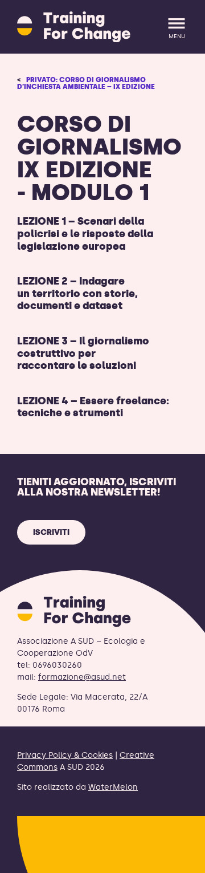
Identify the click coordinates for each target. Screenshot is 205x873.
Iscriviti (51, 532)
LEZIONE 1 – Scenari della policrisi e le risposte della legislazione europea (85, 233)
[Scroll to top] (178, 857)
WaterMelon (113, 787)
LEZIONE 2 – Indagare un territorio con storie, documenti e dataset (77, 293)
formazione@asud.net (82, 677)
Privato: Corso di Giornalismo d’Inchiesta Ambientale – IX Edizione (86, 83)
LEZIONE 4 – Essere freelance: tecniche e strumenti (93, 407)
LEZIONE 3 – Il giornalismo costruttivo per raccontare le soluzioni (83, 353)
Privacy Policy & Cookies (65, 755)
